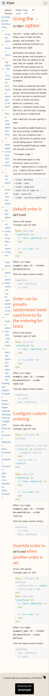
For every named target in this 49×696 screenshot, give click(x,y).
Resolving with (24, 686)
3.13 (18, 13)
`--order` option (8, 145)
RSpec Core (22, 10)
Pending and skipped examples (6, 390)
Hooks (5, 400)
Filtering (5, 418)
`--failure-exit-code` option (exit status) (8, 124)
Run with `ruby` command (8, 338)
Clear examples (6, 494)
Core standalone (6, 483)
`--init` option (8, 224)
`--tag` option (8, 62)
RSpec (11, 3)
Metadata (6, 414)
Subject (5, 404)
